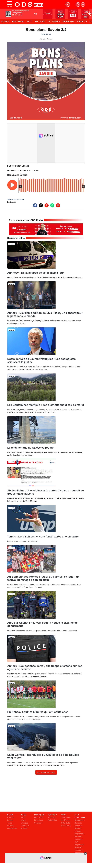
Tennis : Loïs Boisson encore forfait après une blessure (43, 536)
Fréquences (12, 828)
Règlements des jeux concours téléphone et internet (79, 849)
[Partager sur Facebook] (34, 206)
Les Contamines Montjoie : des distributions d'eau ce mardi (45, 404)
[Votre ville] (68, 4)
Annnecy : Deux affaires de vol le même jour (35, 272)
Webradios (68, 21)
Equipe (10, 820)
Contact (10, 817)
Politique (40, 21)
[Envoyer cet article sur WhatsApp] (51, 206)
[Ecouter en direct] (83, 4)
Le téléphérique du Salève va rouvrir (30, 447)
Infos (29, 21)
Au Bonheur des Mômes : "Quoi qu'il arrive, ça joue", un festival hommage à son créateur (43, 578)
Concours (38, 823)
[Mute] (35, 14)
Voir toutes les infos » (46, 772)
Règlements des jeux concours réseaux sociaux (79, 825)
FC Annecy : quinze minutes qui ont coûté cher (37, 711)
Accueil (5, 21)
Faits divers (53, 21)
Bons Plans (18, 21)
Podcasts (82, 21)
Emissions (38, 820)
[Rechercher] (78, 4)
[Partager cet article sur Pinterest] (46, 206)
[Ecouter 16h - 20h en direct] (46, 229)
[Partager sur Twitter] (40, 206)
